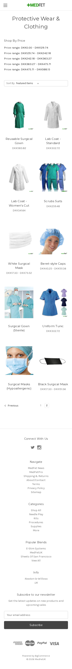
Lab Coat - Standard (53, 141)
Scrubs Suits (53, 201)
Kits (36, 518)
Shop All (36, 510)
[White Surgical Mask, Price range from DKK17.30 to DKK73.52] (19, 240)
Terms (36, 484)
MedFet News (36, 468)
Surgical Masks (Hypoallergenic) (19, 386)
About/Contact (36, 480)
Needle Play (36, 514)
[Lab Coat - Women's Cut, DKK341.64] (19, 178)
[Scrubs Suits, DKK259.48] (53, 178)
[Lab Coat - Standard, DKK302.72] (53, 115)
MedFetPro (36, 472)
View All (36, 560)
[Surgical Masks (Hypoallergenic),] (19, 361)
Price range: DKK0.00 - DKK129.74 (26, 47)
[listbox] (28, 83)
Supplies (36, 526)
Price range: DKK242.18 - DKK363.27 (28, 58)
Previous (12, 405)
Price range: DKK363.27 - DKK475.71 (27, 64)
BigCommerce (42, 655)
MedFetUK (36, 552)
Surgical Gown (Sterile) (19, 328)
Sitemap (36, 492)
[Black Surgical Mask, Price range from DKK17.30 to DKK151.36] (53, 361)
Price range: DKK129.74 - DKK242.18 (27, 53)
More (36, 530)
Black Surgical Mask (53, 384)
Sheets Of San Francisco (36, 556)
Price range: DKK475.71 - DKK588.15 (27, 69)
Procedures (36, 522)
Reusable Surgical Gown (19, 141)
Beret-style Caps (53, 263)
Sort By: (10, 83)
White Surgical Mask (19, 266)
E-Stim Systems (36, 548)
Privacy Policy (36, 488)
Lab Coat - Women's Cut (19, 203)
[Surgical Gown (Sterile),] (19, 302)
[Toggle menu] (5, 5)
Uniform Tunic (53, 326)
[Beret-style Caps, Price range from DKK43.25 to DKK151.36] (53, 240)
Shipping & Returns (36, 476)
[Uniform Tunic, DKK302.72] (53, 302)
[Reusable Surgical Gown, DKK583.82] (19, 115)
